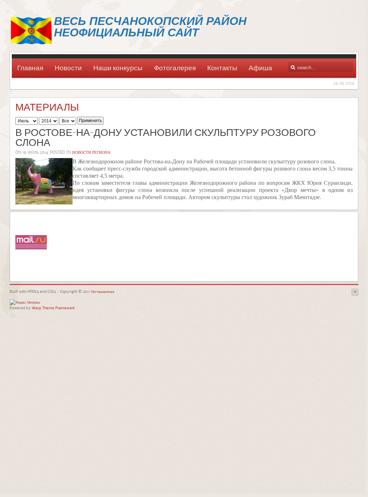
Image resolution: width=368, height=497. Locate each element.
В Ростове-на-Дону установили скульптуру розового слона (165, 138)
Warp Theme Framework (53, 307)
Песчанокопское (102, 291)
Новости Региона (91, 152)
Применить (90, 120)
